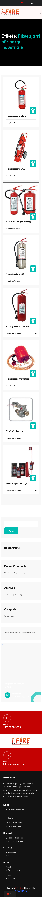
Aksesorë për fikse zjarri (18, 483)
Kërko (11, 531)
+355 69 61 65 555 (12, 727)
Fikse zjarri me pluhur (16, 115)
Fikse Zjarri (10, 814)
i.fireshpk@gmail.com (14, 764)
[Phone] (7, 718)
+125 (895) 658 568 (20, 696)
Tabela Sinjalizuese (14, 822)
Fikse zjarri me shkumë (17, 326)
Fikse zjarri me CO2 (15, 168)
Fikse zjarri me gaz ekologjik (19, 221)
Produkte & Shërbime (15, 809)
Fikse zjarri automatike (17, 378)
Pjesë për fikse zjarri (16, 431)
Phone (5, 724)
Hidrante (9, 818)
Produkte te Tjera (13, 826)
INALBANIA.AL (21, 891)
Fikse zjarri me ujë (15, 274)
